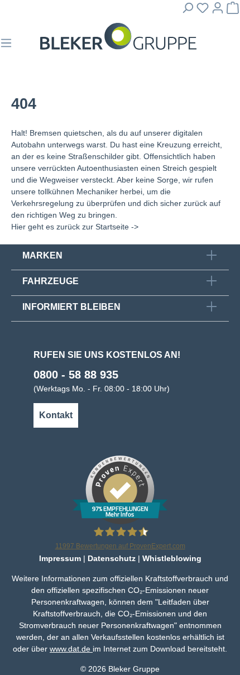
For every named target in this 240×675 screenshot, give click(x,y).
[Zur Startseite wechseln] (118, 36)
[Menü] (6, 46)
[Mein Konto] (218, 11)
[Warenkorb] (233, 11)
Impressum (60, 558)
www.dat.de (71, 648)
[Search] (187, 11)
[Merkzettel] (202, 11)
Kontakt (56, 415)
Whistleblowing (171, 558)
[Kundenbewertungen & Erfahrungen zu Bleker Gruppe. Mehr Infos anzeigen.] (120, 489)
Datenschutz (112, 558)
